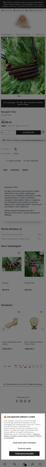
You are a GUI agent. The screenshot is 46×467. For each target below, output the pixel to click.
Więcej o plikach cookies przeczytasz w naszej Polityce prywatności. (22, 436)
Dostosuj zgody (24, 448)
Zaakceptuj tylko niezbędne (24, 443)
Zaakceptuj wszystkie (24, 454)
